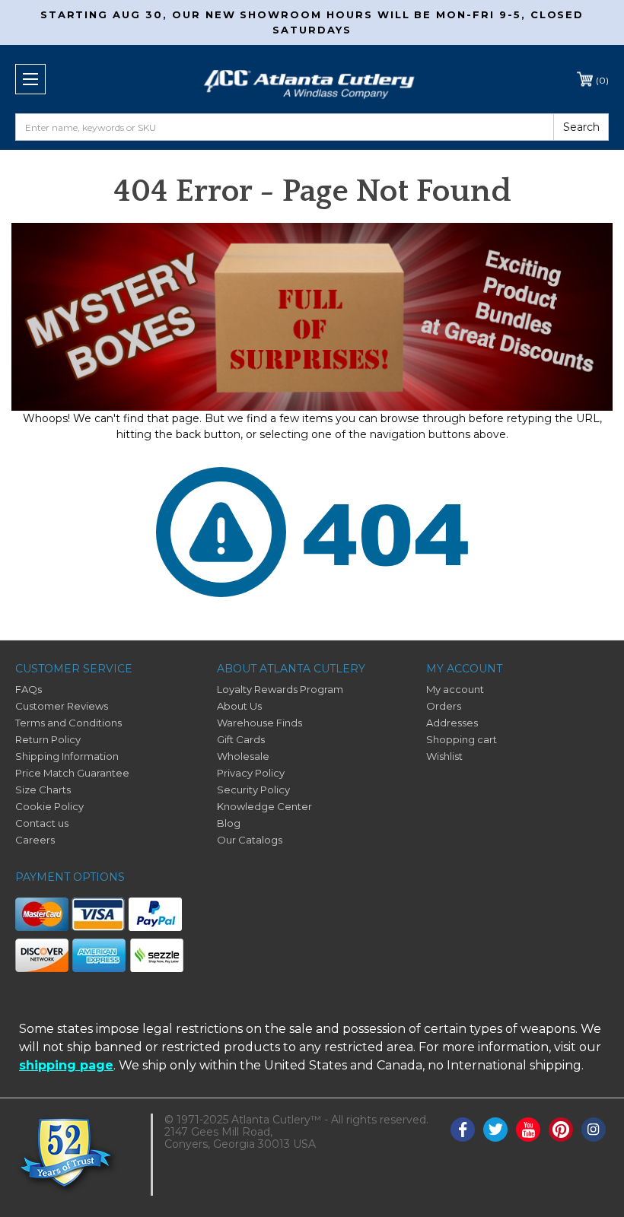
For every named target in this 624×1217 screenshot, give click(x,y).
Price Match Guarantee (72, 773)
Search (581, 127)
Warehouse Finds (259, 723)
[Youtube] (528, 1129)
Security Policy (253, 789)
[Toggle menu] (30, 79)
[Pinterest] (561, 1129)
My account (455, 689)
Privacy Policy (251, 773)
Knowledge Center (264, 806)
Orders (443, 706)
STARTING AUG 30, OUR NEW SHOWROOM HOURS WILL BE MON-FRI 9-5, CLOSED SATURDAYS (312, 22)
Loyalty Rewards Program (280, 689)
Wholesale (243, 756)
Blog (228, 823)
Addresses (452, 723)
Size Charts (43, 789)
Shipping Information (67, 756)
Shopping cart (461, 739)
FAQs (28, 689)
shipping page (66, 1065)
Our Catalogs (249, 840)
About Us (239, 706)
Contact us (41, 823)
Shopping (602, 80)
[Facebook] (462, 1129)
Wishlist (444, 756)
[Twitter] (495, 1129)
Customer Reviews (61, 706)
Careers (35, 840)
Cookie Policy (49, 806)
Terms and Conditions (68, 723)
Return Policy (48, 739)
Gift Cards (241, 739)
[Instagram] (593, 1129)
